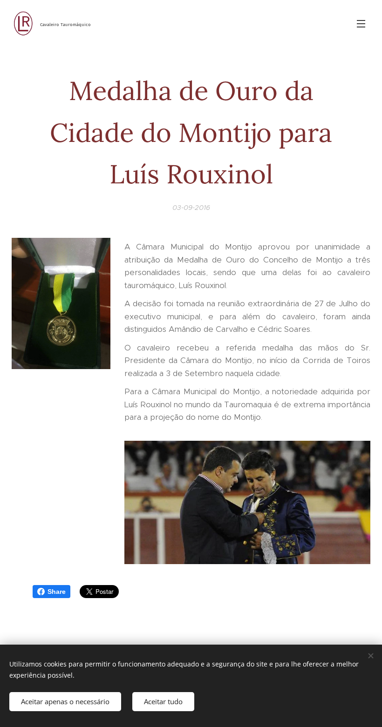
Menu (361, 23)
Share (57, 591)
